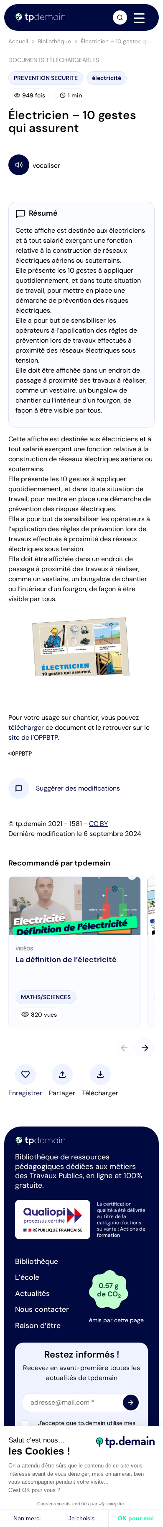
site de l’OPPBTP (33, 737)
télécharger (26, 727)
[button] (78, 788)
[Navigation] (139, 18)
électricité (106, 78)
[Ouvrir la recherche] (120, 17)
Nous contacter (42, 1309)
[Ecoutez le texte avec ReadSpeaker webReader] (81, 164)
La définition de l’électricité (66, 960)
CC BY (98, 823)
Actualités (32, 1293)
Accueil (18, 41)
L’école (27, 1277)
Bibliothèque (54, 41)
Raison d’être (38, 1325)
